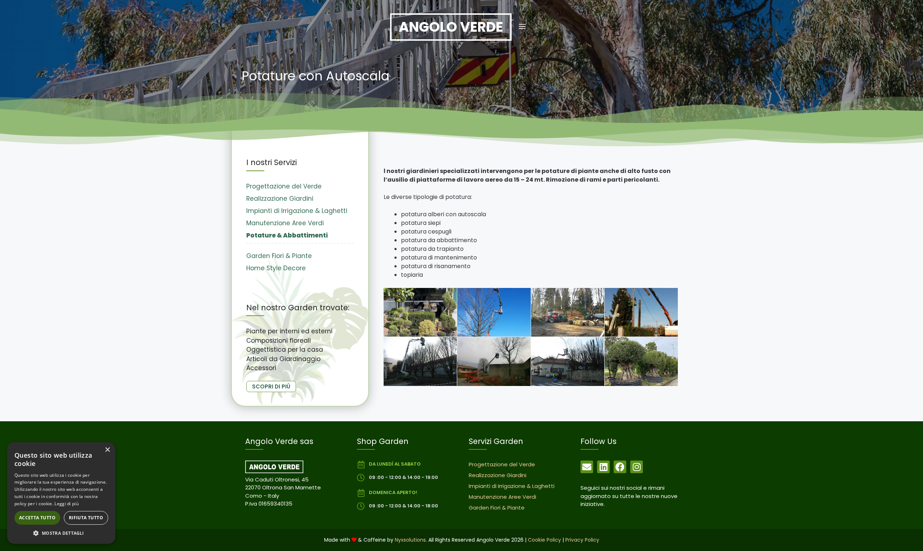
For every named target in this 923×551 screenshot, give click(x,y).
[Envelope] (586, 467)
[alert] (61, 493)
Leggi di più (66, 504)
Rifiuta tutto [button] (86, 518)
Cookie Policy (544, 539)
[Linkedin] (603, 467)
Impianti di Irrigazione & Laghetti (296, 210)
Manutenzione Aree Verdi (285, 223)
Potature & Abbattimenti (287, 235)
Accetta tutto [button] (37, 518)
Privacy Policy (582, 539)
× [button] (107, 450)
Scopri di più (271, 386)
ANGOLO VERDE (451, 26)
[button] (522, 27)
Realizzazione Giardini (279, 198)
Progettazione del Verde (284, 186)
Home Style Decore (276, 268)
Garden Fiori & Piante (279, 256)
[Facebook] (620, 467)
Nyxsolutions (410, 539)
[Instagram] (636, 467)
